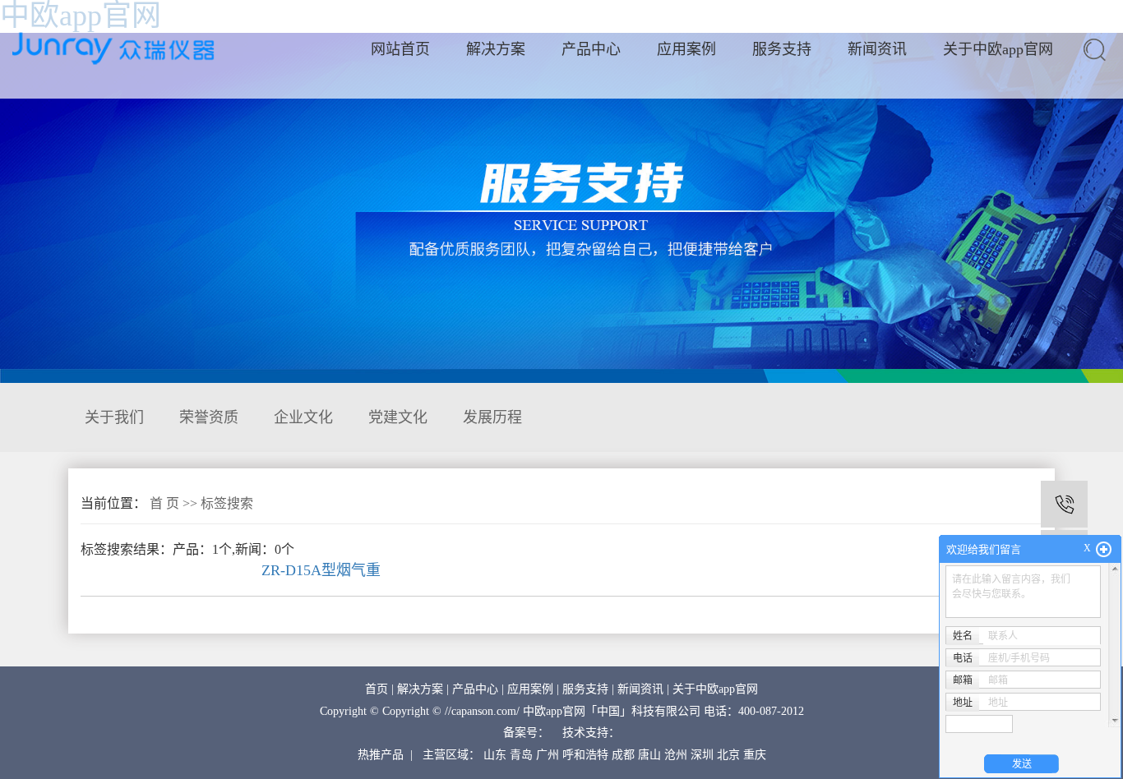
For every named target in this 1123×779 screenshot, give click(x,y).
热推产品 (381, 755)
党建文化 (397, 417)
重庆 (754, 755)
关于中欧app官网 (998, 49)
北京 (728, 755)
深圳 (702, 755)
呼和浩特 (585, 755)
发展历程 (492, 417)
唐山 (649, 755)
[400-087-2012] (1064, 504)
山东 (494, 755)
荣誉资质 (208, 417)
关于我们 (114, 417)
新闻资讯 (877, 49)
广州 (547, 755)
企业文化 (303, 417)
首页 (376, 689)
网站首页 (400, 49)
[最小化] (1103, 550)
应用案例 (686, 49)
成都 (623, 755)
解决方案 (495, 49)
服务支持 (781, 49)
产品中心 (591, 49)
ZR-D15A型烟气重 (321, 570)
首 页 (164, 503)
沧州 (675, 755)
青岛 (521, 755)
